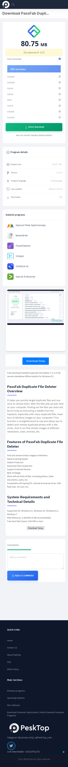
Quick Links (13, 629)
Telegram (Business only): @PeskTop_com (29, 737)
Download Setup (35, 361)
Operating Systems (16, 697)
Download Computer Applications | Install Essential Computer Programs (35, 714)
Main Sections (14, 680)
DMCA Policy (13, 669)
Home (9, 640)
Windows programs (16, 690)
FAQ (9, 662)
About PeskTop (14, 654)
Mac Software (13, 705)
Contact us (12, 647)
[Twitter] (11, 746)
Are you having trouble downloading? (34, 135)
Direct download (36, 126)
